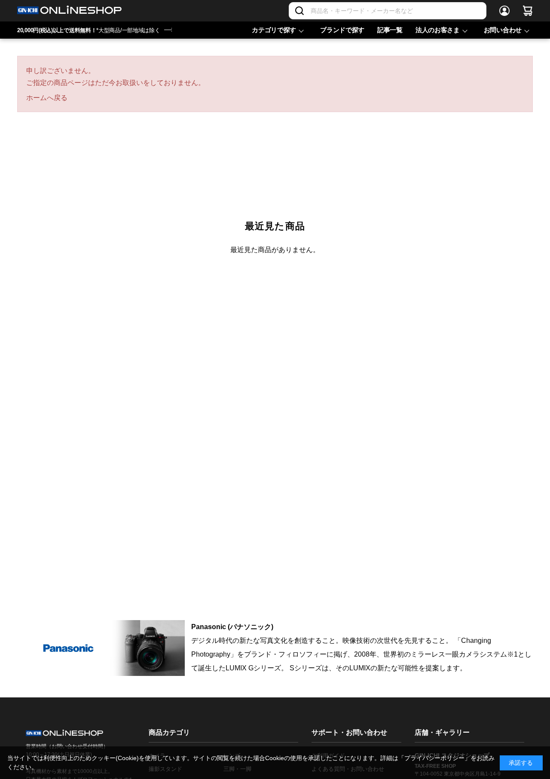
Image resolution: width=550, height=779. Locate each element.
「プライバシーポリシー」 (434, 758)
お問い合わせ (503, 29)
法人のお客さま (438, 29)
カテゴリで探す (274, 29)
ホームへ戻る (46, 97)
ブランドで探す (342, 29)
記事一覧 (390, 29)
